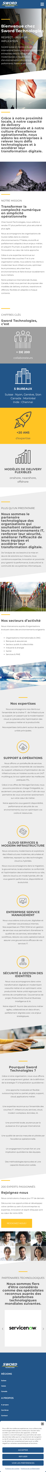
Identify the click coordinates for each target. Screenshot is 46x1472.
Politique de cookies (12, 1468)
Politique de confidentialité (30, 1468)
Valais (3, 1386)
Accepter (23, 1450)
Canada (4, 1391)
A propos (5, 1405)
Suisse (3, 1380)
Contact (4, 1415)
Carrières (4, 1410)
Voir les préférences (23, 1463)
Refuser (23, 1456)
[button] (42, 1424)
